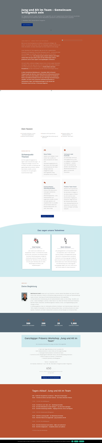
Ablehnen (76, 441)
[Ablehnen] (100, 441)
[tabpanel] (51, 17)
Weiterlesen (82, 441)
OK (72, 441)
